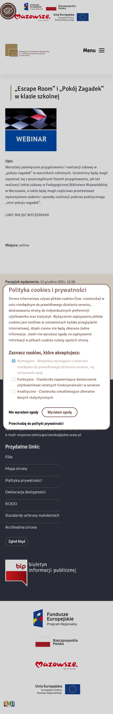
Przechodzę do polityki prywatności (36, 423)
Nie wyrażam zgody (24, 412)
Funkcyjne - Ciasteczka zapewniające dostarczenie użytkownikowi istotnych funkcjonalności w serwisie (58, 382)
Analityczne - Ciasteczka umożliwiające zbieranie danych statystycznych (56, 394)
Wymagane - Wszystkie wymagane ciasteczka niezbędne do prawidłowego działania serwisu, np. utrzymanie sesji (56, 367)
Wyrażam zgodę (60, 412)
